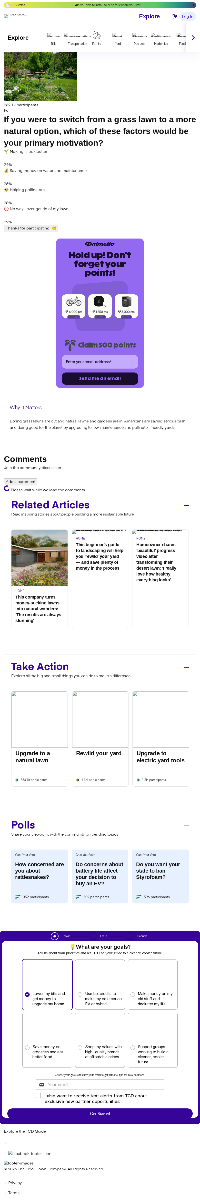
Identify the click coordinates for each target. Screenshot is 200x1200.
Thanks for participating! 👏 (31, 228)
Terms (14, 1193)
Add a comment (20, 482)
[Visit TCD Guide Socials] (13, 1144)
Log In (187, 17)
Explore (149, 16)
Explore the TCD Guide (25, 1132)
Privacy (15, 1183)
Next (193, 37)
